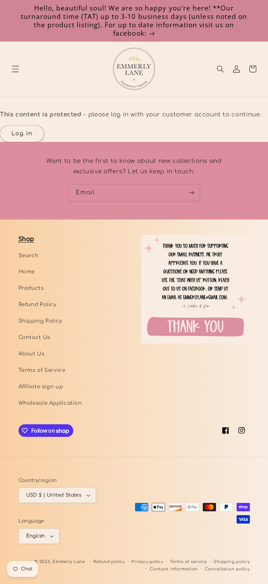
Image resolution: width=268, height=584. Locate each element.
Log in (22, 133)
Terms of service (188, 562)
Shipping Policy (40, 321)
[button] (15, 69)
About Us (31, 353)
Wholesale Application (50, 403)
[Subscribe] (192, 192)
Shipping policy (232, 562)
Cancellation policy (227, 569)
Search (28, 255)
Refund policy (109, 562)
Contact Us (34, 337)
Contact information (174, 569)
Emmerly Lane (69, 562)
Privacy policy (147, 562)
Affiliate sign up (40, 386)
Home (26, 271)
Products (31, 288)
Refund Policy (37, 304)
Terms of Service (42, 370)
